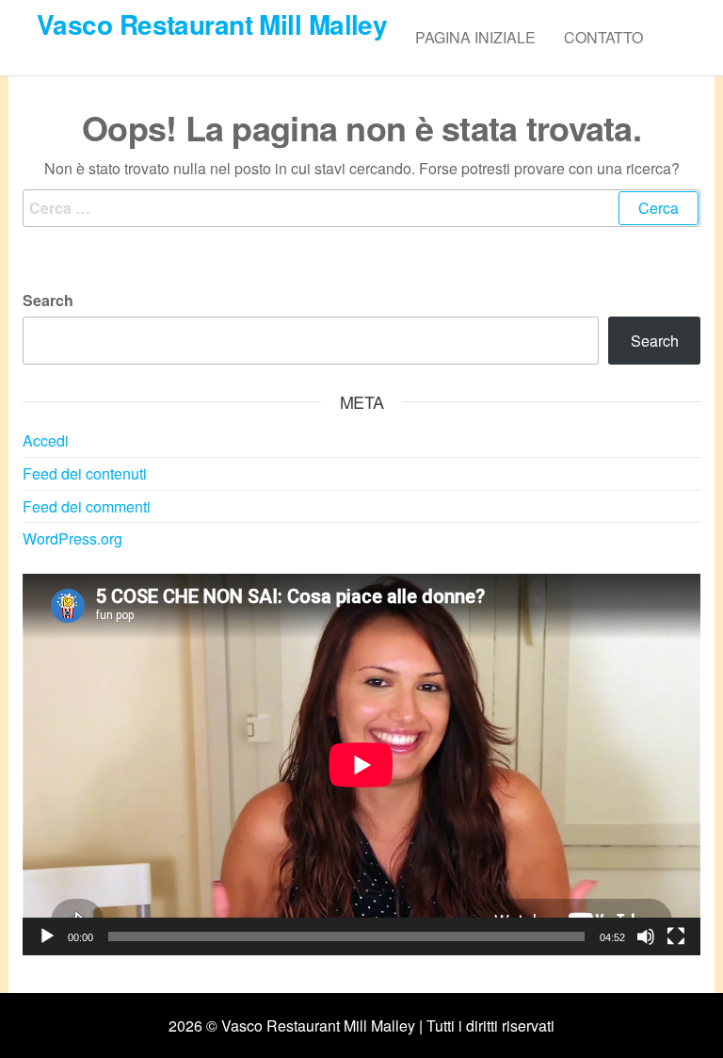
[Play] (47, 936)
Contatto (603, 37)
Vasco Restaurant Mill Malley (212, 24)
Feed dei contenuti (85, 473)
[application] (361, 764)
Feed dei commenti (87, 506)
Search (48, 300)
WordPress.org (72, 538)
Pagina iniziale (475, 37)
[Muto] (645, 936)
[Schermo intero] (676, 936)
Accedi (46, 440)
